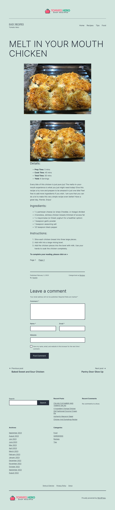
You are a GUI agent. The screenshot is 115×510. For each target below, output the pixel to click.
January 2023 (14, 457)
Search (11, 399)
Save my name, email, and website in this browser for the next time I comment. (56, 348)
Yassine (34, 278)
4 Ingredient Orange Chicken (65, 409)
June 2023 (13, 442)
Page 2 (42, 260)
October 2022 (14, 467)
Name (33, 324)
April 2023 (13, 448)
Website (33, 335)
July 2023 (12, 439)
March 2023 (13, 451)
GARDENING (58, 436)
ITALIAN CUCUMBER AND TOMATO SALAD (63, 404)
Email (62, 324)
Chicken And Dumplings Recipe (65, 419)
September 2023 (15, 433)
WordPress (101, 498)
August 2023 (14, 436)
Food (104, 25)
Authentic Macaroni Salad (63, 416)
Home (81, 25)
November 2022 (15, 464)
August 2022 (14, 473)
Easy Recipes (16, 24)
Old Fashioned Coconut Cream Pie (65, 412)
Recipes (90, 25)
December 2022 (15, 461)
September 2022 (15, 470)
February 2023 (14, 454)
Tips (97, 25)
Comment (34, 301)
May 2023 (13, 445)
